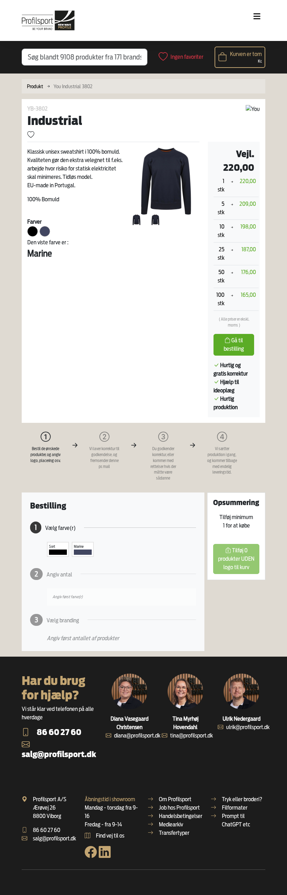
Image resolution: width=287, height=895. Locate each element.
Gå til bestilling (234, 344)
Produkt (35, 86)
